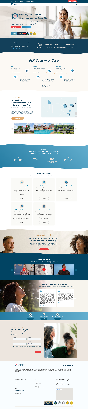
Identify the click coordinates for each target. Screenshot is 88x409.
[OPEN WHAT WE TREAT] (55, 4)
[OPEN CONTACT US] (74, 4)
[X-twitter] (72, 365)
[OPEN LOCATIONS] (60, 4)
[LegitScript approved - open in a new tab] (55, 404)
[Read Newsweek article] (48, 403)
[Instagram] (67, 365)
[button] (12, 129)
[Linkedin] (65, 365)
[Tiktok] (71, 365)
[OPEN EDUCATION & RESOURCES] (69, 4)
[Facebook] (63, 365)
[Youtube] (69, 365)
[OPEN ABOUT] (41, 4)
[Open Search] (76, 4)
